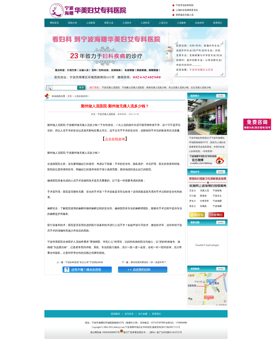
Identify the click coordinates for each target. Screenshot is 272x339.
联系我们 (217, 23)
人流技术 (126, 23)
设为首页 (129, 313)
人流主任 (163, 23)
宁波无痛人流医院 (111, 87)
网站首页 (54, 23)
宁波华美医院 (88, 11)
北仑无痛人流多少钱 (201, 87)
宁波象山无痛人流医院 (133, 87)
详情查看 (207, 151)
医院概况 (115, 313)
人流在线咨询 (81, 96)
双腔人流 (108, 23)
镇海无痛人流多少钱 (156, 87)
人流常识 (145, 23)
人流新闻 (90, 23)
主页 (69, 96)
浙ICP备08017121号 (170, 327)
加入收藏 (142, 313)
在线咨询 (199, 23)
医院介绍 (72, 23)
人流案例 (181, 23)
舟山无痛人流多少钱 (179, 87)
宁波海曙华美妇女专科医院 (138, 327)
